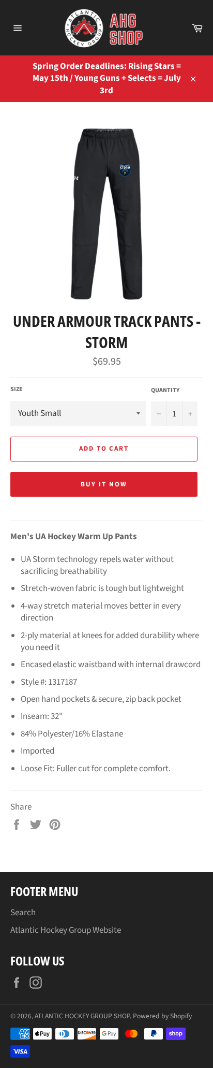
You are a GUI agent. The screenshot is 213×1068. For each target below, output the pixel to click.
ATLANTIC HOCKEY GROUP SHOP (82, 1016)
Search (23, 912)
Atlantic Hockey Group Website (65, 930)
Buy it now (104, 484)
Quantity (165, 390)
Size (16, 389)
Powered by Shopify (162, 1016)
